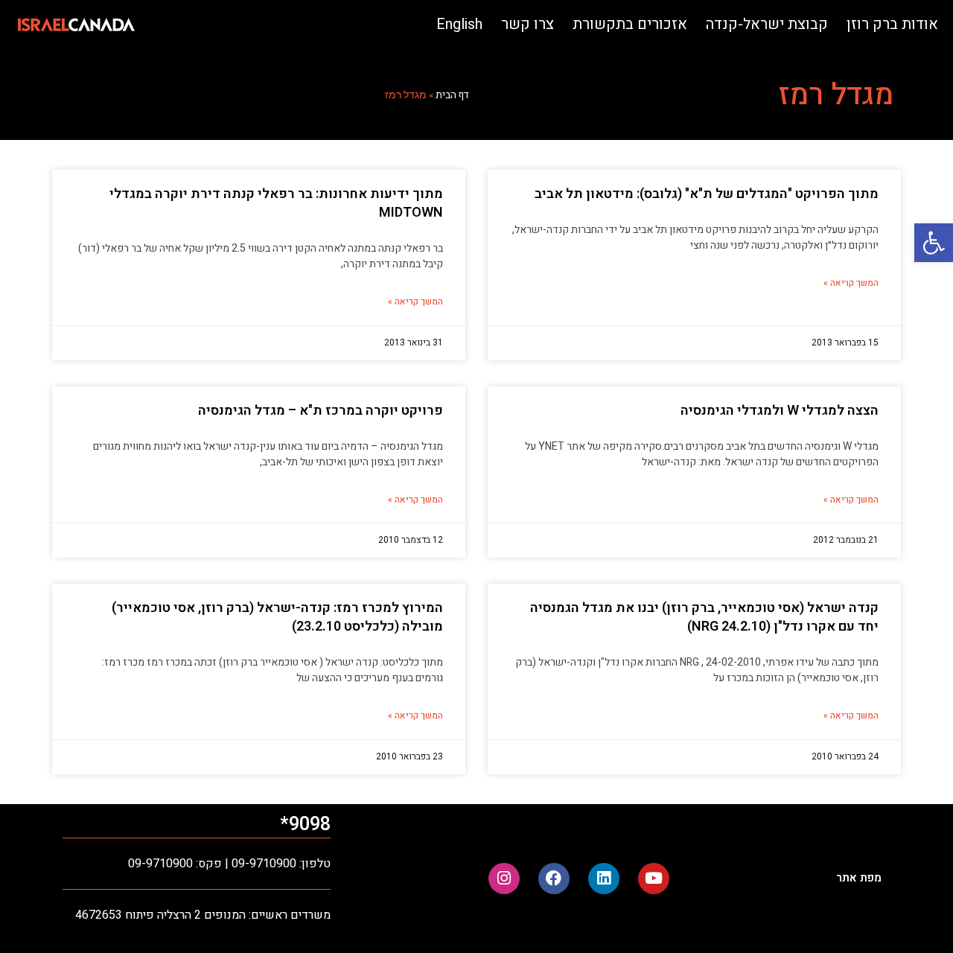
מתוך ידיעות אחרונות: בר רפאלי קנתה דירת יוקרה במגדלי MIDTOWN (276, 203)
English (459, 24)
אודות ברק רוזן (892, 24)
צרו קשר (527, 24)
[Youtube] (653, 878)
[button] (933, 242)
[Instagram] (504, 878)
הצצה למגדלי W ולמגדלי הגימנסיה (780, 411)
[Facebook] (554, 878)
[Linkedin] (603, 878)
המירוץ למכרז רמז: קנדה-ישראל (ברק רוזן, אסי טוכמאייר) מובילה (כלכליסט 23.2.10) (277, 617)
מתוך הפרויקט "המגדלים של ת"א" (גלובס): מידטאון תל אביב (707, 194)
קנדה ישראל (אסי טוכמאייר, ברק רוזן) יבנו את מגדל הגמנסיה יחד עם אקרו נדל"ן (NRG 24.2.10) (704, 617)
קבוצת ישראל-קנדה (767, 24)
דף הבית (452, 95)
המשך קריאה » (851, 283)
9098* (305, 824)
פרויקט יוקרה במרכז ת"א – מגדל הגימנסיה (320, 411)
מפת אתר (859, 878)
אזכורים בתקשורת (630, 24)
